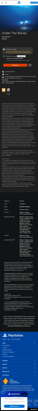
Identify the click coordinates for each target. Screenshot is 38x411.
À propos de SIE (6, 345)
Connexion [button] (5, 375)
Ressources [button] (5, 371)
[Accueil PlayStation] (19, 2)
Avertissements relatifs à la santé (12, 295)
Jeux (9, 339)
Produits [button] (5, 360)
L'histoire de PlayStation (8, 356)
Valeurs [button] (4, 364)
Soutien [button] (4, 368)
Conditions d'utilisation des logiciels (30, 402)
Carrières (4, 347)
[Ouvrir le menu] (2, 2)
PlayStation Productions (8, 352)
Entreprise (4, 354)
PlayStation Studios (7, 350)
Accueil (4, 339)
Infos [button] (3, 343)
